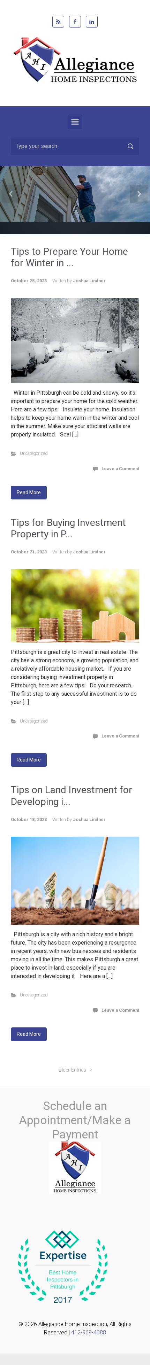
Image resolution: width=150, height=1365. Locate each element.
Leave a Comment (120, 468)
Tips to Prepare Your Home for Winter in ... (69, 257)
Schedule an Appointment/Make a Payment (75, 1120)
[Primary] (75, 122)
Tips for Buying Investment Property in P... (68, 528)
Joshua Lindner (89, 280)
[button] (11, 194)
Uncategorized (34, 453)
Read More (29, 492)
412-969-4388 (88, 1332)
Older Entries (72, 1070)
